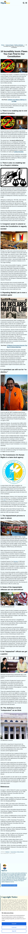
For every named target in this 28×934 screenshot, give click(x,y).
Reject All (14, 931)
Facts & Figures (9, 45)
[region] (14, 922)
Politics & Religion (18, 45)
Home (2, 45)
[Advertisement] (14, 20)
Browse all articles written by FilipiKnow (9, 885)
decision (16, 561)
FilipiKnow (7, 851)
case (4, 499)
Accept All (14, 923)
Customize (14, 927)
